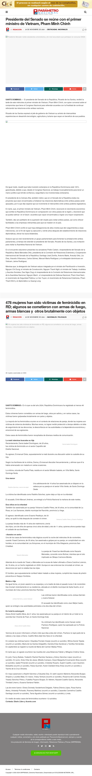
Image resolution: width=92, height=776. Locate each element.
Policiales (62, 317)
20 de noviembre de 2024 (35, 29)
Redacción (17, 29)
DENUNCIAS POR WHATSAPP (47, 753)
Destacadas (52, 29)
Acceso (8, 769)
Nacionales (63, 29)
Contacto (37, 769)
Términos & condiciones (22, 769)
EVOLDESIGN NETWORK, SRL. (64, 772)
